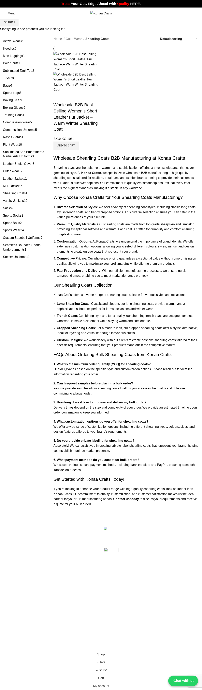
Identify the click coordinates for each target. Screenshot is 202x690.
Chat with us (184, 681)
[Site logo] (101, 13)
